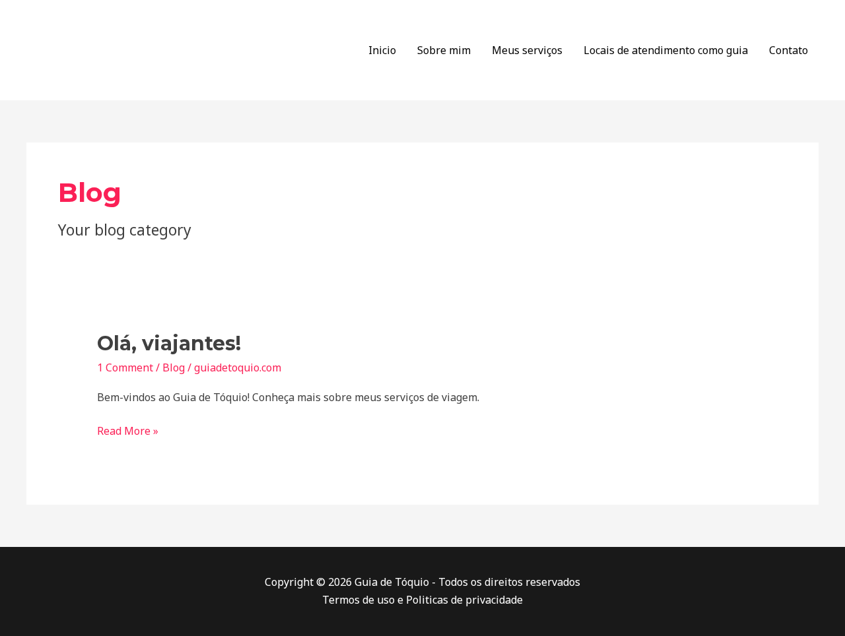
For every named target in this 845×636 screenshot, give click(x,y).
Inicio (382, 50)
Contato (788, 50)
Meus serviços (527, 50)
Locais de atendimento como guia (666, 50)
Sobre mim (444, 50)
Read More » (127, 430)
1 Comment (125, 367)
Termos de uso (358, 599)
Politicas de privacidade (464, 599)
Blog (173, 367)
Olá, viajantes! (169, 343)
